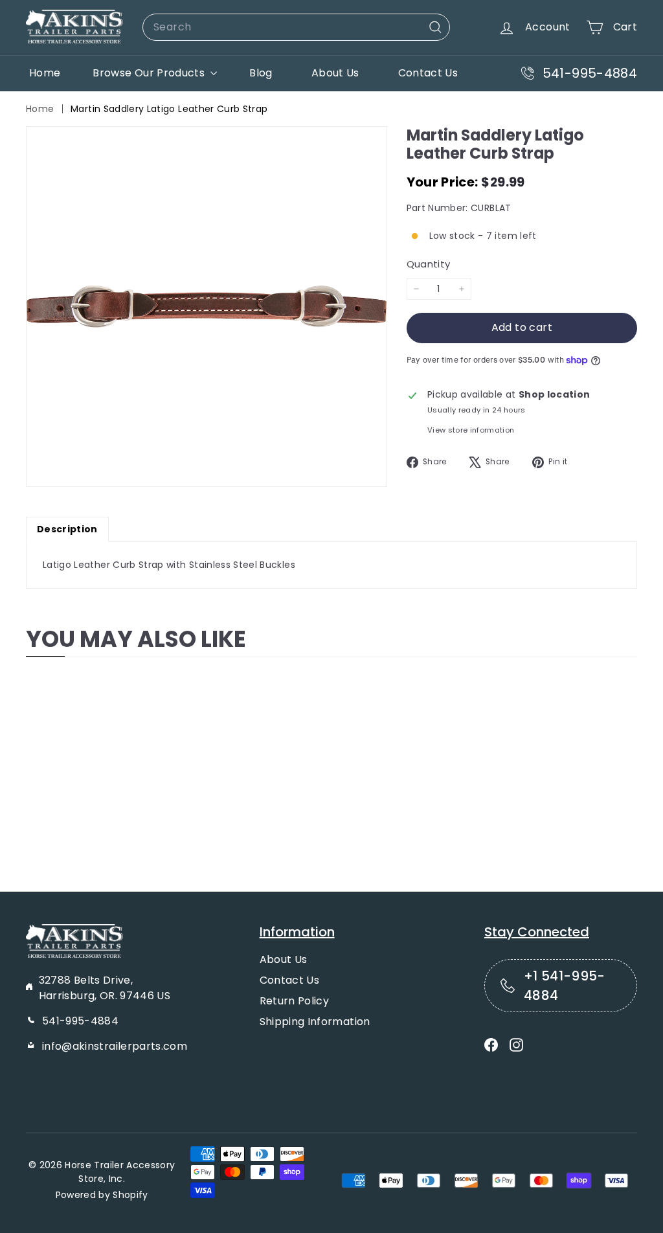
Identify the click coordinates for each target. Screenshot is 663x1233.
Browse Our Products (150, 72)
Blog (260, 72)
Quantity (429, 264)
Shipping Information (315, 1021)
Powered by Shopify (102, 1194)
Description (67, 529)
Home (44, 72)
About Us (335, 72)
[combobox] (296, 27)
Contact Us (428, 72)
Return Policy (295, 1000)
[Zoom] (207, 307)
